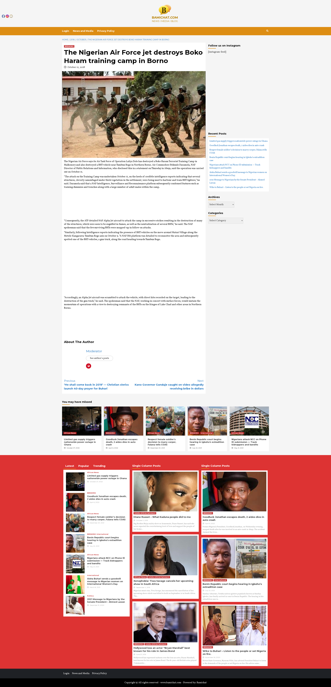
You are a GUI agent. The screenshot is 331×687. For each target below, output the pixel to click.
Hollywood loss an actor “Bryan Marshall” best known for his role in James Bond (162, 649)
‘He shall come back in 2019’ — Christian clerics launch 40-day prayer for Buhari (96, 384)
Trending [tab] (99, 465)
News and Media (83, 31)
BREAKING (69, 46)
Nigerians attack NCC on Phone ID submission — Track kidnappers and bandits (234, 166)
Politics (90, 596)
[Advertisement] (111, 207)
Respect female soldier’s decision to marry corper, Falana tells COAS (238, 151)
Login (65, 31)
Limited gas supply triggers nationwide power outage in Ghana (238, 141)
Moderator (94, 351)
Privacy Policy (106, 31)
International (207, 433)
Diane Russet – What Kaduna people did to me (162, 517)
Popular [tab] (83, 465)
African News (70, 433)
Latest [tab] (69, 465)
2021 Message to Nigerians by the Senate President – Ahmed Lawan (237, 181)
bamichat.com (165, 17)
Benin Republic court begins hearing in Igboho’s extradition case (237, 159)
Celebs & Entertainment (144, 513)
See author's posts (99, 358)
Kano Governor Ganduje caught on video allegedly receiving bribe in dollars (169, 384)
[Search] (267, 30)
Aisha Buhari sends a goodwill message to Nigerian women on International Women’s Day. (238, 174)
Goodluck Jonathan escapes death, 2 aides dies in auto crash (236, 145)
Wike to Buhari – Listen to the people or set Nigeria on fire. (236, 187)
